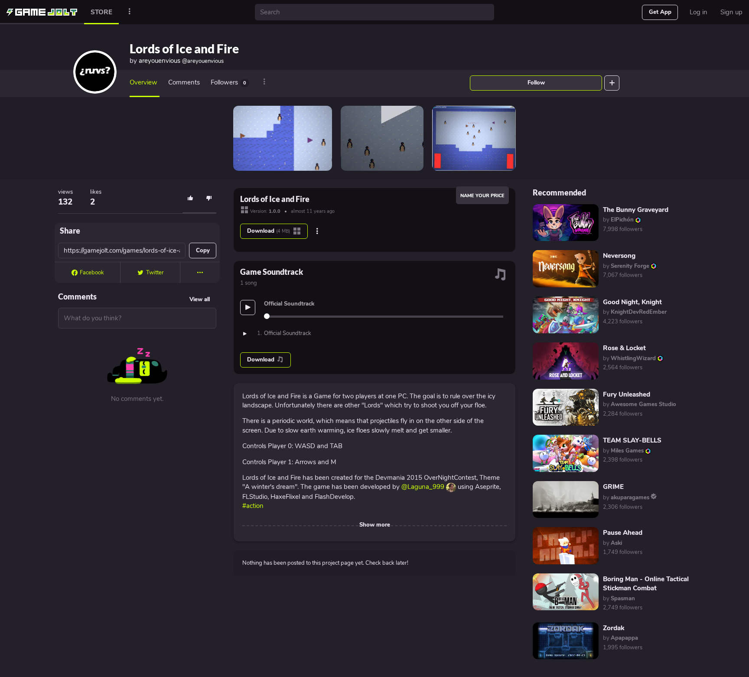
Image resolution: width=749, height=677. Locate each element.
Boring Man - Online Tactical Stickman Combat (646, 583)
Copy (203, 250)
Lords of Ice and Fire (184, 48)
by (618, 220)
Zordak (613, 628)
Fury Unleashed (626, 394)
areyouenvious (181, 60)
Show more (374, 525)
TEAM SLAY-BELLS (632, 440)
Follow (536, 83)
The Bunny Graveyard (635, 209)
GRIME (613, 486)
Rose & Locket (624, 348)
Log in (698, 12)
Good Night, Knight (632, 302)
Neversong (619, 255)
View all (199, 299)
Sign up (731, 12)
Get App (660, 12)
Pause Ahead (622, 532)
